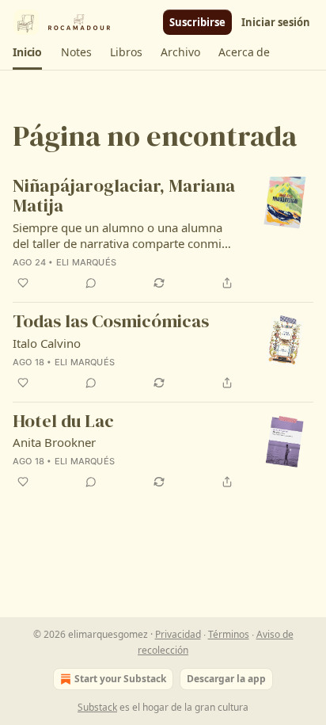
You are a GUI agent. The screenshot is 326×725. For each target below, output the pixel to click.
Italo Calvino (47, 343)
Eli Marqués (86, 262)
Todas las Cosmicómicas (111, 322)
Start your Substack (120, 678)
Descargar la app (226, 678)
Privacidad (178, 634)
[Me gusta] (23, 282)
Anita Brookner (54, 442)
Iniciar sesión (275, 22)
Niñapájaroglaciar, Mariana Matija (124, 196)
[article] (163, 234)
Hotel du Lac (63, 422)
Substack (97, 707)
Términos (228, 634)
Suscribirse (197, 22)
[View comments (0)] (91, 282)
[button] (27, 52)
